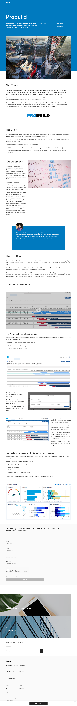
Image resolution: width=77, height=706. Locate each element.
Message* (8, 561)
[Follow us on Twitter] (20, 671)
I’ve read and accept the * (17, 576)
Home (7, 9)
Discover (42, 26)
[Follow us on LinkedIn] (23, 671)
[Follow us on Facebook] (13, 671)
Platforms (21, 689)
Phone (7, 548)
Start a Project (38, 703)
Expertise (8, 692)
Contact (21, 685)
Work (12, 9)
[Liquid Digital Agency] (8, 3)
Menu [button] (69, 2)
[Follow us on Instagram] (17, 671)
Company (8, 554)
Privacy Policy (22, 576)
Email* (7, 541)
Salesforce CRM (61, 27)
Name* (7, 534)
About (7, 689)
